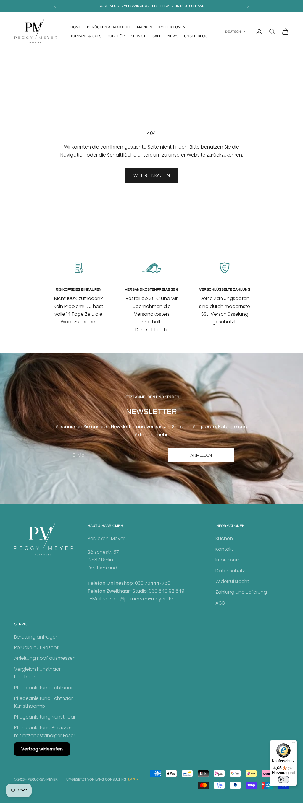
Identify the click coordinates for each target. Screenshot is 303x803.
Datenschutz (230, 570)
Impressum (228, 559)
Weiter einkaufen (151, 175)
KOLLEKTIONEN (172, 27)
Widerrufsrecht (232, 581)
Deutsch (233, 31)
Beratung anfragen (36, 636)
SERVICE (138, 36)
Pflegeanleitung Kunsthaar (44, 717)
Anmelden (201, 455)
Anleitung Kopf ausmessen (45, 658)
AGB (220, 603)
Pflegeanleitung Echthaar (43, 687)
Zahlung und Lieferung (241, 592)
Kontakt (224, 549)
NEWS (172, 36)
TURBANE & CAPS (85, 36)
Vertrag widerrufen (42, 749)
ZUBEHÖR (116, 36)
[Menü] (293, 743)
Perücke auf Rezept (36, 647)
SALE (157, 36)
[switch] (283, 779)
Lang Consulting (110, 779)
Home (75, 27)
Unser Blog (195, 36)
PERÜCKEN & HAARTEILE (109, 27)
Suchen (224, 538)
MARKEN (144, 27)
